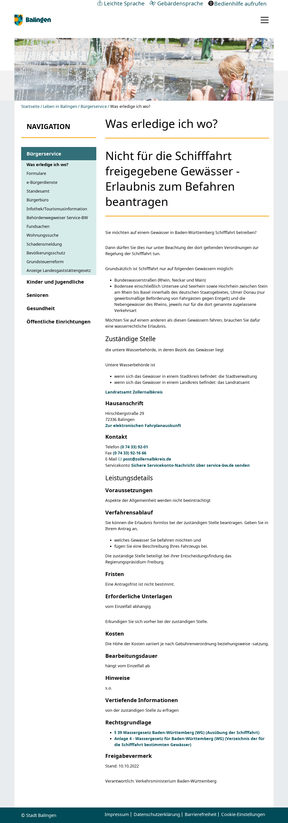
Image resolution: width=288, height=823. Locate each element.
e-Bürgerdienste (42, 182)
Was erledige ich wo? (47, 164)
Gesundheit (41, 308)
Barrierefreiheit (200, 814)
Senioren (37, 294)
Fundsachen (38, 226)
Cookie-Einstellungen (243, 814)
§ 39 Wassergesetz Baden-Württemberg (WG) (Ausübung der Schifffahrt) (186, 732)
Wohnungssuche (42, 235)
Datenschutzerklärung (157, 814)
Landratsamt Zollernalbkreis (134, 392)
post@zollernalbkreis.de (147, 459)
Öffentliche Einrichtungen (58, 321)
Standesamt (38, 191)
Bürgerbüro (38, 199)
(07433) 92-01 (134, 446)
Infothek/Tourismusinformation (57, 208)
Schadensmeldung (44, 244)
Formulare (36, 173)
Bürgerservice (94, 106)
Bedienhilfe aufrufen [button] (240, 3)
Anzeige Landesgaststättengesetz (59, 270)
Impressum (117, 814)
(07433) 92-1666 (129, 453)
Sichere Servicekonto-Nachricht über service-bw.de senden (190, 465)
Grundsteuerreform (45, 261)
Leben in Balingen (60, 106)
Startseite (30, 106)
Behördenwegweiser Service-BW (57, 217)
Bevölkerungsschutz (46, 253)
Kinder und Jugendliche (55, 281)
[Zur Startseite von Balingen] (32, 20)
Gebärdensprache (180, 3)
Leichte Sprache (124, 3)
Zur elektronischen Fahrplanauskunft (143, 425)
